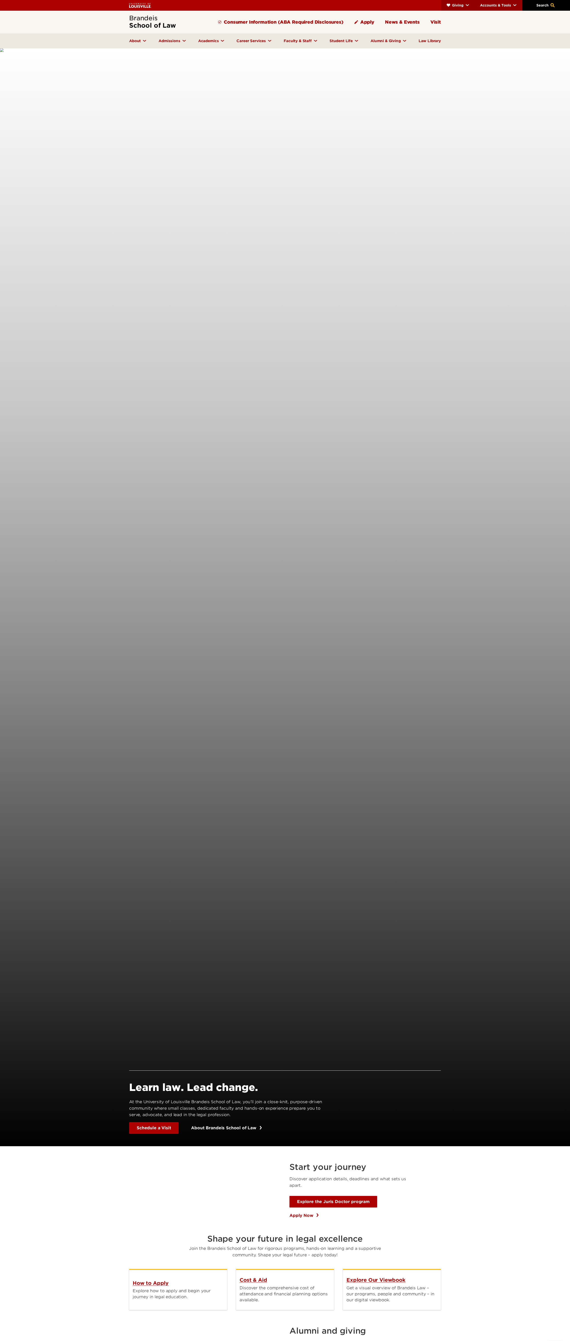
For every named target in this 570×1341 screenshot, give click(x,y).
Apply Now (301, 1215)
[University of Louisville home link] (140, 5)
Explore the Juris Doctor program (333, 1201)
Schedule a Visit (154, 1127)
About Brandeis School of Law (224, 1127)
